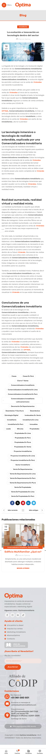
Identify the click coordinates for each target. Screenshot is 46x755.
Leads (8, 429)
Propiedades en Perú (23, 438)
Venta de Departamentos (22, 469)
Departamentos (33, 547)
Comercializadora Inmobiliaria (22, 385)
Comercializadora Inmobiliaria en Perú (23, 394)
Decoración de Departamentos (22, 406)
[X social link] (17, 503)
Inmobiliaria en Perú (15, 424)
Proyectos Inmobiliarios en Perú (23, 460)
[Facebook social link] (12, 503)
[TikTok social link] (23, 615)
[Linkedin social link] (28, 503)
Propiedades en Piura (23, 442)
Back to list (23, 510)
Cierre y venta (22, 381)
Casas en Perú (28, 376)
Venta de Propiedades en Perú (22, 496)
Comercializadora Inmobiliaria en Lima (23, 390)
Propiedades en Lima (23, 433)
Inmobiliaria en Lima (30, 420)
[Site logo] (23, 5)
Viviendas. (32, 184)
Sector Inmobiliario (23, 465)
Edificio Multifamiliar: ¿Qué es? (23, 551)
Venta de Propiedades (22, 487)
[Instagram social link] (12, 615)
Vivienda (15, 292)
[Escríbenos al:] (7, 696)
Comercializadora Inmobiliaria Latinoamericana (22, 400)
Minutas (20, 429)
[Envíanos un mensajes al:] (7, 703)
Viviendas (37, 82)
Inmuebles (34, 424)
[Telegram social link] (33, 503)
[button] (23, 726)
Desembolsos (35, 411)
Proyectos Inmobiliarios (23, 451)
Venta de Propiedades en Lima (22, 492)
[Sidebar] (3, 229)
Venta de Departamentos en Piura (23, 483)
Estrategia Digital (11, 415)
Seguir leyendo (23, 568)
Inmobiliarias (23, 27)
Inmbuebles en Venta (33, 415)
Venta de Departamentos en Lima (23, 474)
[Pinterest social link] (23, 503)
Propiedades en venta (22, 447)
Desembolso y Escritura (15, 411)
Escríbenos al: (16, 695)
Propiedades (34, 429)
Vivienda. (22, 252)
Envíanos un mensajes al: (20, 702)
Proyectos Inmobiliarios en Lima (23, 456)
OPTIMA (5, 111)
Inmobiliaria (11, 420)
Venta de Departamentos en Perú (23, 478)
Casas (14, 376)
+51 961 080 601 (20, 697)
